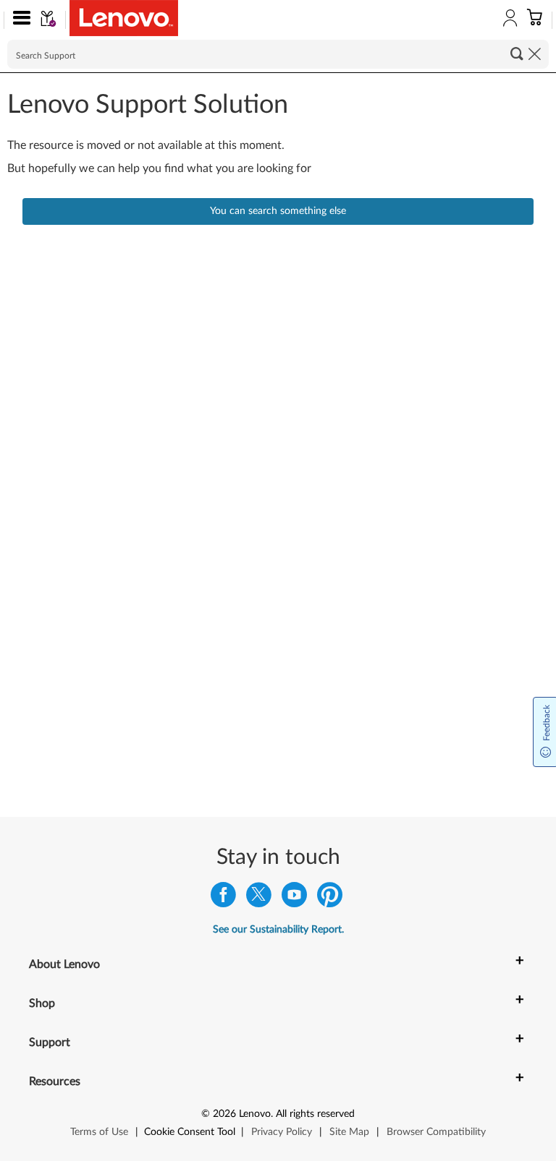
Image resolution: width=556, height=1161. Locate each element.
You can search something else (278, 211)
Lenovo (255, 1114)
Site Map (349, 1132)
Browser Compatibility (436, 1132)
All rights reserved (315, 1114)
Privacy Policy (281, 1132)
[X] (258, 898)
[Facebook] (223, 898)
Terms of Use (99, 1132)
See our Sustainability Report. (278, 930)
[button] (18, 20)
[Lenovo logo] (124, 18)
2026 (224, 1114)
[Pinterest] (329, 898)
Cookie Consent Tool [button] (189, 1132)
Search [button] (516, 53)
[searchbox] (278, 54)
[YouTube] (294, 898)
